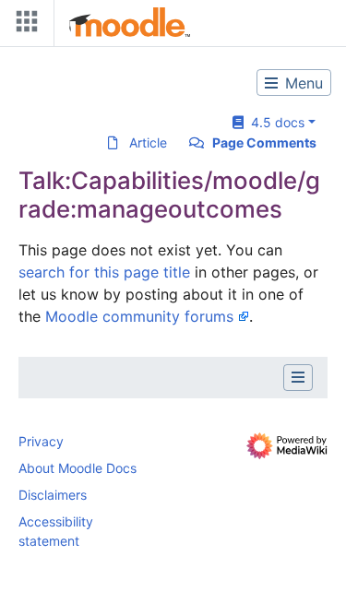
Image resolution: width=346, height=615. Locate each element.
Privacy (41, 441)
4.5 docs (274, 122)
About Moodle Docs (77, 468)
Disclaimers (52, 495)
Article (148, 142)
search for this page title (104, 272)
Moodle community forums (139, 316)
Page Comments (264, 142)
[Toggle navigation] (23, 25)
